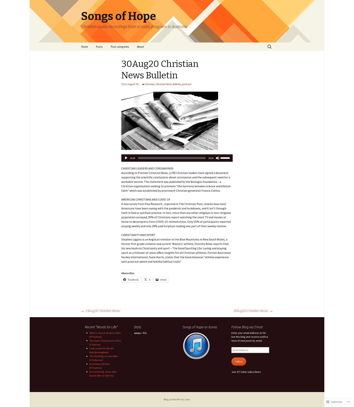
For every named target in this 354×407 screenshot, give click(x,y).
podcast (186, 84)
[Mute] (217, 158)
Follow (238, 361)
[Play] (126, 158)
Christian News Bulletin (168, 84)
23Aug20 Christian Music (100, 310)
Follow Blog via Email (247, 327)
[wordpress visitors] (138, 333)
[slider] (226, 157)
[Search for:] (270, 47)
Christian (150, 84)
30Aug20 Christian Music (253, 310)
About (140, 46)
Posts (99, 46)
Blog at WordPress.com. (177, 399)
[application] (177, 158)
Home (84, 46)
